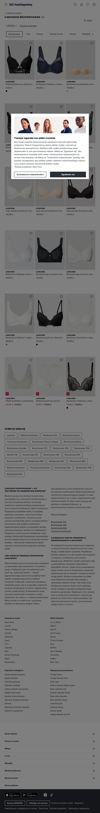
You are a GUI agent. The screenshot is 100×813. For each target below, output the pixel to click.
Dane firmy (37, 167)
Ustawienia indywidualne (30, 174)
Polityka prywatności (23, 167)
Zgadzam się (68, 174)
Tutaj (16, 164)
